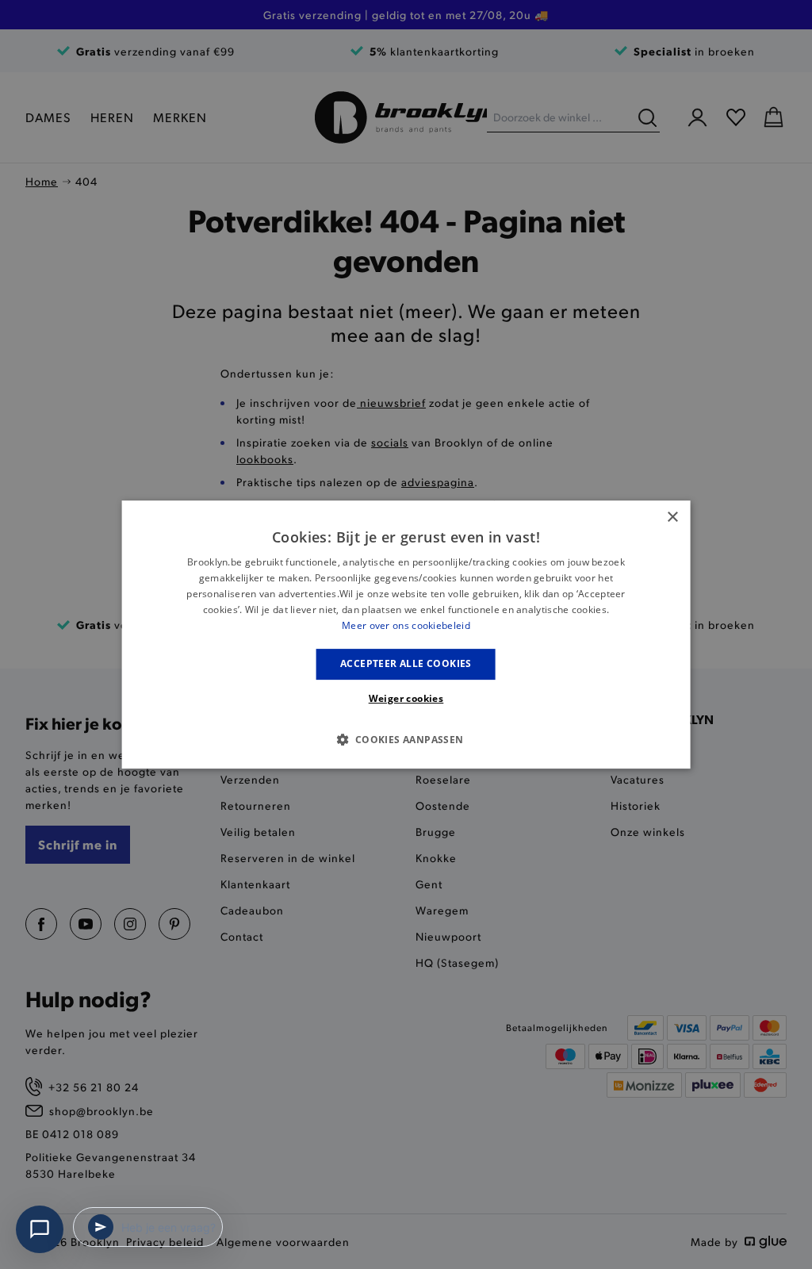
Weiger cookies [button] (406, 698)
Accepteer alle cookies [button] (406, 663)
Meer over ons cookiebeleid (406, 625)
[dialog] (406, 634)
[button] (405, 739)
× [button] (672, 517)
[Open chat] (39, 1229)
